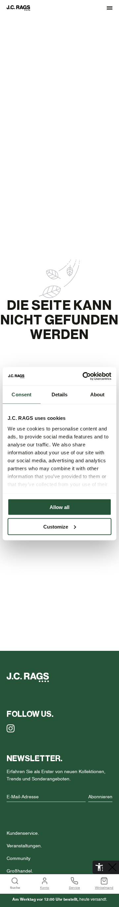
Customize (55, 526)
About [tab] (97, 394)
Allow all (59, 507)
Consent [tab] (21, 394)
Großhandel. (20, 871)
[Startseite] (21, 8)
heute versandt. (59, 900)
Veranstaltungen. (24, 846)
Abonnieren (100, 797)
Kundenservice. (23, 833)
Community (18, 858)
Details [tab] (60, 394)
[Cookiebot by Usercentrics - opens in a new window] (84, 376)
